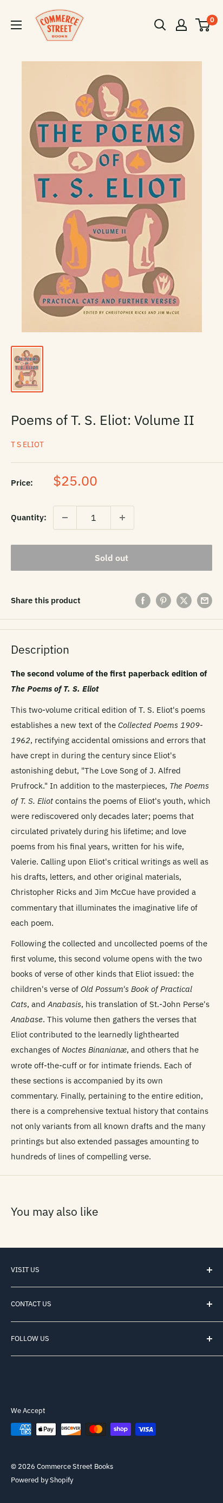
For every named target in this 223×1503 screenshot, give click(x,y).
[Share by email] (204, 600)
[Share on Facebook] (142, 600)
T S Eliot (27, 444)
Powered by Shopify (42, 1480)
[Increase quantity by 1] (122, 517)
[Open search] (160, 25)
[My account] (181, 25)
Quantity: (29, 517)
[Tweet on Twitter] (184, 600)
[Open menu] (16, 25)
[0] (203, 24)
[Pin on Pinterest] (163, 600)
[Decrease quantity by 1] (65, 517)
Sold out (111, 557)
